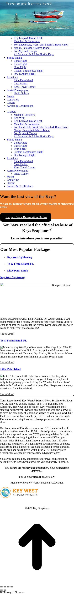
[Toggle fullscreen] (8, 586)
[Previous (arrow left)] (1, 590)
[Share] (4, 586)
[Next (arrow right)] (4, 590)
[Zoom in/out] (11, 586)
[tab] (19, 257)
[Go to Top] (37, 582)
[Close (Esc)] (1, 586)
